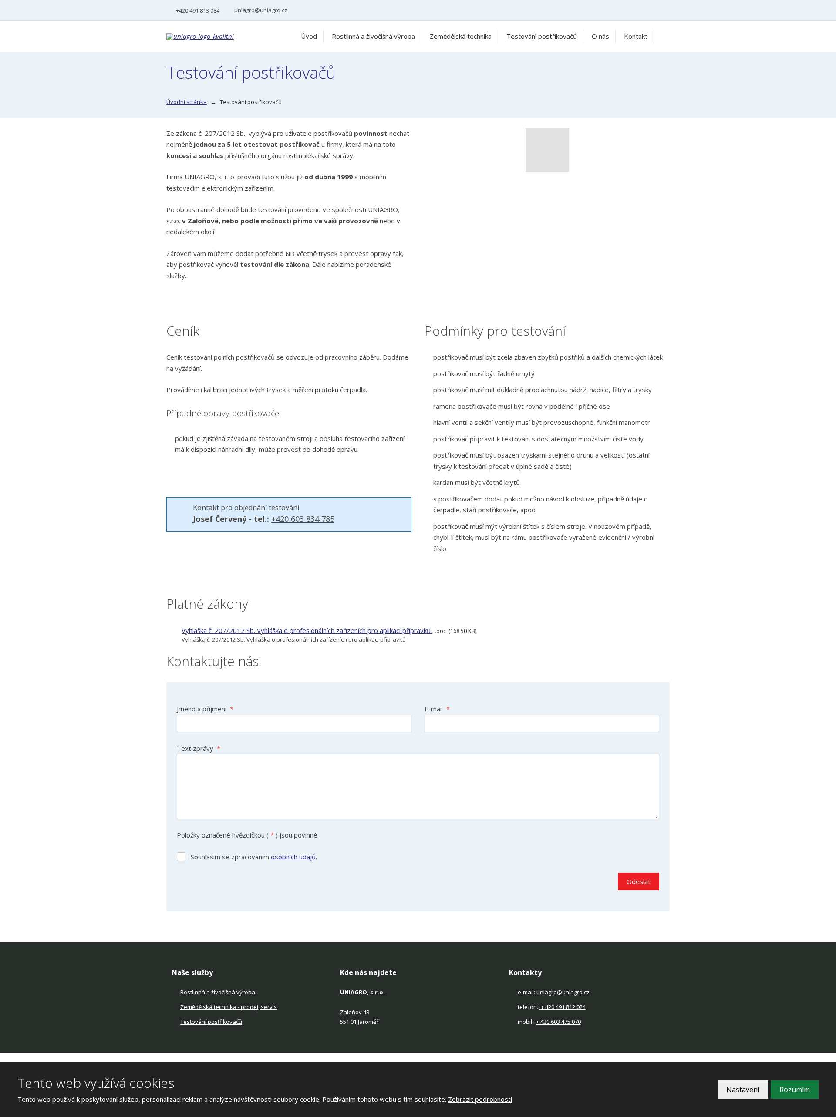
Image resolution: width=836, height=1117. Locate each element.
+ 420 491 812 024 (563, 1007)
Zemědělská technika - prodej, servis (228, 1007)
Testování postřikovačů (541, 36)
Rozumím (794, 1089)
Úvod (309, 36)
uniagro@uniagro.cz (563, 992)
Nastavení (742, 1089)
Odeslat (639, 881)
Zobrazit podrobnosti (480, 1099)
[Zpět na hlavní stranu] (220, 36)
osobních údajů (293, 856)
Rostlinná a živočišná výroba (373, 36)
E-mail (437, 708)
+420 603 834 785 (302, 519)
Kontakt (635, 36)
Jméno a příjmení (205, 708)
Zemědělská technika (461, 36)
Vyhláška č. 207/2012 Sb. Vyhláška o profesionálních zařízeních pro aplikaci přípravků (307, 630)
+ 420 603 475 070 (558, 1022)
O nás (600, 36)
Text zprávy (198, 748)
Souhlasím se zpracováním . (254, 856)
